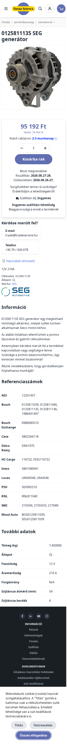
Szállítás (33, 647)
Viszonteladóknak (33, 658)
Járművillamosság (24, 22)
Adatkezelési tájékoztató (33, 678)
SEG (14, 284)
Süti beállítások (34, 683)
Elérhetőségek (33, 635)
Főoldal (5, 22)
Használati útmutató (20, 261)
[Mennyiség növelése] (45, 148)
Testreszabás (43, 725)
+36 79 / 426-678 (16, 250)
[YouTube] (39, 616)
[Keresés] (40, 8)
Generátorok (45, 22)
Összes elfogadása (33, 735)
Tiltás (19, 725)
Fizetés (33, 641)
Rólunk (33, 629)
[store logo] (23, 8)
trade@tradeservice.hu (21, 235)
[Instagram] (47, 616)
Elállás (34, 653)
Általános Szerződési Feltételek (34, 672)
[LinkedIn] (31, 616)
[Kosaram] (61, 8)
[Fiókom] (49, 8)
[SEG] (15, 291)
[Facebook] (22, 616)
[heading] (33, 307)
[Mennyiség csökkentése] (21, 148)
